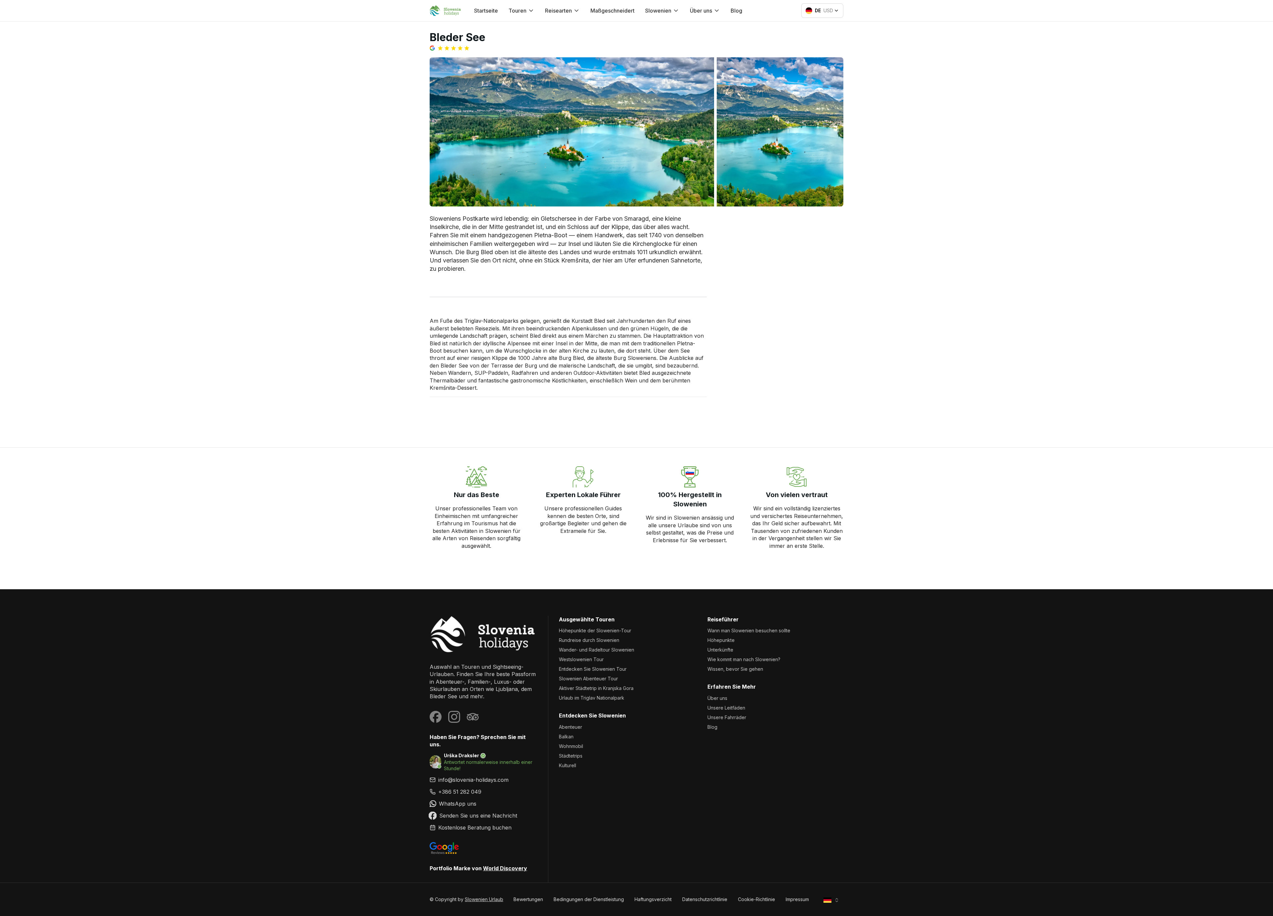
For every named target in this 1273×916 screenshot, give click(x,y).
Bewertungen (528, 899)
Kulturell (567, 765)
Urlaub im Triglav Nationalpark (591, 698)
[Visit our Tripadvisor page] (473, 717)
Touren (517, 10)
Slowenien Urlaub (484, 899)
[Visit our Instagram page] (454, 717)
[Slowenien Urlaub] (483, 634)
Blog (736, 10)
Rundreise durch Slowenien (589, 640)
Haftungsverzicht (653, 899)
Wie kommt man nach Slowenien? (743, 659)
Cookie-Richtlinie (756, 899)
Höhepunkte (721, 640)
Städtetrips (570, 756)
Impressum (797, 899)
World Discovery (505, 868)
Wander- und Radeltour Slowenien (596, 650)
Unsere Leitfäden (726, 708)
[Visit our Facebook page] (436, 717)
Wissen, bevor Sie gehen (735, 669)
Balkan (566, 736)
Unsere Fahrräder (726, 717)
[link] (483, 792)
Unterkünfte (720, 650)
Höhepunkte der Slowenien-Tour (595, 630)
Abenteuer (570, 727)
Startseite (486, 10)
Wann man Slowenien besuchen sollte (748, 630)
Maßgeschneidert (612, 10)
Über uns (717, 698)
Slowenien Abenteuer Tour (588, 678)
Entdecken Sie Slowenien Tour (593, 669)
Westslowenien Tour (581, 659)
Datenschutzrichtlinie (704, 899)
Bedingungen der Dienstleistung (589, 899)
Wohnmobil (571, 746)
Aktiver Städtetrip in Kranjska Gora (596, 688)
